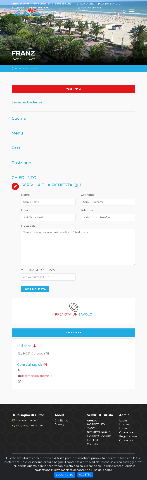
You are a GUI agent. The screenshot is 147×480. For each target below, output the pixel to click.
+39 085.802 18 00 (26, 420)
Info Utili (92, 440)
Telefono (87, 210)
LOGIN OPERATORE (110, 4)
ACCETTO (85, 474)
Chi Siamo (61, 420)
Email (25, 210)
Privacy (59, 424)
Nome (25, 194)
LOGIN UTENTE (86, 4)
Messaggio (28, 225)
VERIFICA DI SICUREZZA (38, 270)
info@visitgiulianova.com (29, 425)
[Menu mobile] (131, 12)
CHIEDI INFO (73, 332)
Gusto (26, 68)
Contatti (92, 444)
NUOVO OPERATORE (90, 7)
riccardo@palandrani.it (36, 375)
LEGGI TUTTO (64, 474)
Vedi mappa (73, 88)
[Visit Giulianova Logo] (28, 13)
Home (18, 68)
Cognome (88, 194)
